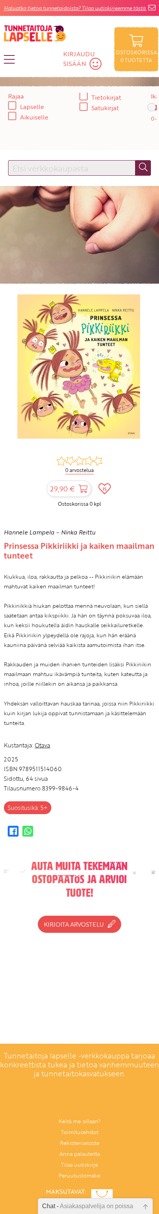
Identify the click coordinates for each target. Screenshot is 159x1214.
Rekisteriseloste (80, 1143)
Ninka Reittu (78, 532)
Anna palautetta (79, 1154)
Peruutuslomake (79, 1175)
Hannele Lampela (29, 532)
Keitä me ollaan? (79, 1121)
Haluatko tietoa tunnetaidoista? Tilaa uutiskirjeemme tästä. (75, 8)
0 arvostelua (79, 470)
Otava (42, 745)
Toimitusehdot (79, 1132)
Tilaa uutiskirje (79, 1164)
